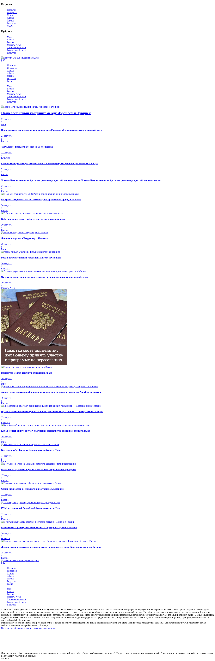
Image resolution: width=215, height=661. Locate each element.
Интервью (12, 12)
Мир (9, 37)
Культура (11, 53)
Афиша (10, 17)
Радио (10, 25)
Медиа (10, 20)
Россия (10, 42)
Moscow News (14, 45)
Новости (11, 10)
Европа (10, 39)
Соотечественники (16, 47)
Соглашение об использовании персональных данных (28, 628)
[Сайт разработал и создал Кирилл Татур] (27, 650)
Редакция (11, 23)
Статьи (10, 15)
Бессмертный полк (16, 50)
